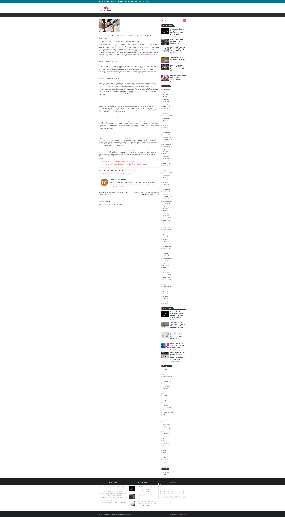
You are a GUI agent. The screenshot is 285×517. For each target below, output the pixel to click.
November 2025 (167, 111)
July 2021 (165, 234)
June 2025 (165, 123)
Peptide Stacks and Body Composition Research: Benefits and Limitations (177, 31)
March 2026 (166, 101)
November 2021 (167, 225)
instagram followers (112, 173)
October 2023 (166, 170)
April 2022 (166, 213)
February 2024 (167, 161)
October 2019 (166, 284)
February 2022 (167, 218)
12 (168, 491)
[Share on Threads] (129, 170)
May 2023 (165, 182)
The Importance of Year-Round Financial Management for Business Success (177, 325)
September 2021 (167, 229)
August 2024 (166, 146)
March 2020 (166, 272)
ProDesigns (182, 514)
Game (164, 398)
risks (130, 173)
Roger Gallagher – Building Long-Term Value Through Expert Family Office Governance (124, 163)
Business (103, 173)
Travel (164, 462)
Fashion (165, 383)
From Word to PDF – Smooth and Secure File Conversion (122, 1)
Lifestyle (165, 419)
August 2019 (166, 289)
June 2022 (165, 208)
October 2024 (166, 142)
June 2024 (165, 151)
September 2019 (167, 286)
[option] (128, 1)
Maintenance (166, 424)
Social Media (166, 443)
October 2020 (166, 255)
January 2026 (166, 106)
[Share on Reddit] (122, 170)
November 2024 (167, 139)
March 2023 (166, 187)
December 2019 (167, 279)
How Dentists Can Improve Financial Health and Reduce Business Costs (177, 335)
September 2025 (167, 115)
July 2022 (165, 206)
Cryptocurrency (167, 376)
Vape (164, 464)
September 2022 (167, 201)
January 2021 (166, 248)
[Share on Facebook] (104, 170)
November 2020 (167, 253)
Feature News (166, 386)
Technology (166, 452)
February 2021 (167, 246)
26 (168, 496)
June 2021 (165, 237)
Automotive (166, 369)
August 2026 (166, 89)
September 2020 (167, 258)
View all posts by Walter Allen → (119, 186)
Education (165, 379)
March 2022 (166, 215)
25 (164, 496)
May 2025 (165, 125)
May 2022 (165, 210)
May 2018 (165, 303)
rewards (126, 173)
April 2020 (166, 270)
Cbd (164, 374)
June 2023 (165, 180)
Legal (164, 417)
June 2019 (165, 293)
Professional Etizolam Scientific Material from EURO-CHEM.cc (117, 161)
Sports (164, 448)
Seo (164, 438)
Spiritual (165, 445)
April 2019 (166, 298)
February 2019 (167, 301)
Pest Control (166, 429)
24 (160, 496)
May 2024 (165, 153)
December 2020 (167, 251)
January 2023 (166, 191)
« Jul (171, 502)
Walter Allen (113, 41)
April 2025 (166, 127)
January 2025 (166, 134)
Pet (164, 431)
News (164, 426)
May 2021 (165, 239)
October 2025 (166, 113)
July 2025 (165, 120)
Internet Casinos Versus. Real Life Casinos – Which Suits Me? (177, 67)
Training (165, 459)
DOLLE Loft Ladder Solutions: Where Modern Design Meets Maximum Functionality (123, 164)
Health (164, 410)
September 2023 (167, 172)
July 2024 (165, 149)
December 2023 (167, 165)
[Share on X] (108, 170)
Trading (165, 457)
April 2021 (165, 241)
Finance (165, 391)
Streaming (166, 450)
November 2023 (167, 168)
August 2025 (166, 118)
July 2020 (165, 263)
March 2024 (166, 158)
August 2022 (166, 203)
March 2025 (166, 130)
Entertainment (167, 381)
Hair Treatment (167, 407)
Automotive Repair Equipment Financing (177, 58)
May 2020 (165, 267)
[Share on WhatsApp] (115, 170)
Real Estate (166, 433)
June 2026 (165, 94)
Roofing (165, 436)
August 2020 (166, 260)
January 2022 (166, 220)
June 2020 (166, 265)
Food (164, 393)
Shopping (165, 440)
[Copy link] (134, 170)
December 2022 (167, 194)
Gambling (165, 395)
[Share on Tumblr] (126, 170)
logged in (108, 204)
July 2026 (165, 92)
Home (164, 474)
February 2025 (167, 132)
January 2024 (166, 163)
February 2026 (167, 104)
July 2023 (165, 177)
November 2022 (167, 196)
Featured (165, 388)
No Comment (135, 41)
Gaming (165, 400)
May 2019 (165, 296)
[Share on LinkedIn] (112, 170)
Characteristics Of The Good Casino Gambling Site (178, 77)
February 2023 (167, 189)
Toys (164, 455)
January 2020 (166, 277)
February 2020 (167, 274)
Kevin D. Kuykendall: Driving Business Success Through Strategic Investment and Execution (177, 356)
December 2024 (167, 137)
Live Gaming (166, 421)
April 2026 (166, 99)
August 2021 (166, 232)
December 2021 (167, 222)
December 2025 (167, 108)
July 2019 (165, 291)
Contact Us (166, 472)
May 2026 (165, 96)
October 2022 (166, 199)
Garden (165, 402)
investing (121, 173)
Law (164, 414)
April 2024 (166, 156)
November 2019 (167, 282)
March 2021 (166, 244)
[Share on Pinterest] (119, 170)
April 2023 (166, 184)
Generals (165, 405)
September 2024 (167, 144)
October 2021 (166, 227)
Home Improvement (168, 412)
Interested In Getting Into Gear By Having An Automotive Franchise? (177, 49)
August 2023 (166, 175)
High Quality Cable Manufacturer (176, 40)
